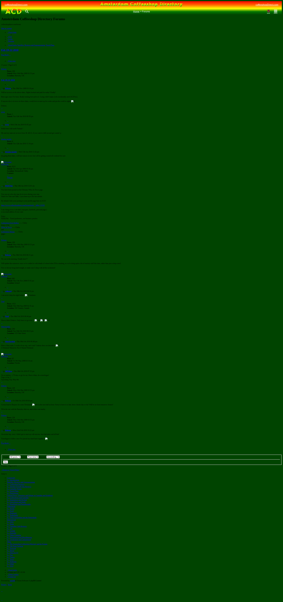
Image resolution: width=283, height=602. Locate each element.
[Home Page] (14, 11)
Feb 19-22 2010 (9, 50)
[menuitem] (9, 37)
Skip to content (6, 28)
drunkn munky (6, 139)
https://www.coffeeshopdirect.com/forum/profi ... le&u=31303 (23, 205)
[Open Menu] (275, 12)
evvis (3, 112)
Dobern (3, 69)
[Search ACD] (27, 12)
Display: (6, 457)
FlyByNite (5, 164)
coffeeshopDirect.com (16, 5)
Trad (2, 301)
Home (136, 11)
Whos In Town (6, 227)
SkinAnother (5, 327)
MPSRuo (4, 356)
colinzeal (4, 276)
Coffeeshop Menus (8, 232)
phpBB (12, 581)
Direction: (42, 457)
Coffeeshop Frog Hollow (10, 223)
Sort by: (24, 457)
